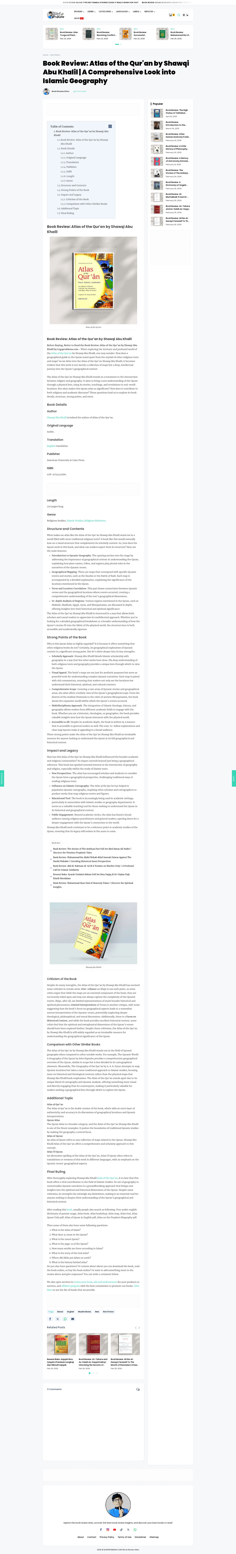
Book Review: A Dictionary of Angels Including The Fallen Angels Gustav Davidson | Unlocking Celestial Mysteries (178, 183)
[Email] (73, 1319)
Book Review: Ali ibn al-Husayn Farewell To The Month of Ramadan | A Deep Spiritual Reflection (125, 1362)
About (80, 1537)
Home (45, 55)
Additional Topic (70, 208)
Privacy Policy (107, 1537)
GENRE (90, 11)
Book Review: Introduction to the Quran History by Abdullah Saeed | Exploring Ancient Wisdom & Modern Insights (175, 123)
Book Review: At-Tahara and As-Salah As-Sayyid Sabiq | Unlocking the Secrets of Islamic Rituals (93, 1362)
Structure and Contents (73, 185)
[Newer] (234, 778)
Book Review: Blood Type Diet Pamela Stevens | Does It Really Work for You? (54, 2)
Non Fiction (55, 55)
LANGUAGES (122, 11)
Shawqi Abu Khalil (57, 417)
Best (62, 29)
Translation (72, 162)
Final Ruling (67, 213)
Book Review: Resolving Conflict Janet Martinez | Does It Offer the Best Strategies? (69, 34)
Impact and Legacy (71, 194)
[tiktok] (121, 1529)
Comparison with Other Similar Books (86, 203)
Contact (91, 1537)
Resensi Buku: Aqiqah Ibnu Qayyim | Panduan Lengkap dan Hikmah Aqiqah (60, 1362)
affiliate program (70, 1286)
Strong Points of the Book (75, 190)
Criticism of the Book (77, 199)
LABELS (136, 11)
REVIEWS (78, 11)
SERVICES (148, 11)
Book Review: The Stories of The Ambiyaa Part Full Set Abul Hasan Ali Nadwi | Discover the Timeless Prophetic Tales (178, 172)
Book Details (68, 148)
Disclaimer (140, 1537)
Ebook (60, 1311)
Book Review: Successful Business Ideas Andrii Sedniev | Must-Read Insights (107, 34)
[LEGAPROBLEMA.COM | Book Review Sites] (55, 14)
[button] (117, 44)
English (51, 446)
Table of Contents (62, 126)
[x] (57, 1319)
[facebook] (50, 1319)
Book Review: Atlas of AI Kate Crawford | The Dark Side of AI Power (129, 2)
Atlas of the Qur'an (61, 353)
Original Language (76, 157)
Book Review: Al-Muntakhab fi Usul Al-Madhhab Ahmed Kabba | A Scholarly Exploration (178, 195)
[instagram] (107, 1529)
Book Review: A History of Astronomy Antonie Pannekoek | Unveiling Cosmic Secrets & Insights (177, 159)
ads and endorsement (105, 1282)
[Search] (178, 15)
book (69, 1209)
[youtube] (114, 1529)
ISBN (69, 171)
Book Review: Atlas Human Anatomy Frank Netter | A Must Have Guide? (177, 135)
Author (70, 153)
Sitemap (154, 1537)
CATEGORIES (105, 11)
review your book (83, 1282)
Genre (69, 180)
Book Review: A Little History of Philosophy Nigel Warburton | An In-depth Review (178, 147)
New (97, 1311)
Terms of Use (124, 1537)
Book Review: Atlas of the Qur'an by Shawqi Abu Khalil (84, 141)
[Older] (2, 778)
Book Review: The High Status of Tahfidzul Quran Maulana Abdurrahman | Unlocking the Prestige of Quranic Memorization (177, 111)
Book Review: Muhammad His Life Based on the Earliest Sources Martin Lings (143, 34)
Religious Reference (95, 520)
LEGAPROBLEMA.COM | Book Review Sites (121, 1549)
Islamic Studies (75, 520)
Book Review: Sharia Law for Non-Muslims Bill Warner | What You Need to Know (180, 34)
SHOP (78, 18)
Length (70, 176)
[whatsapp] (65, 1319)
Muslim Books (84, 1311)
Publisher (71, 167)
